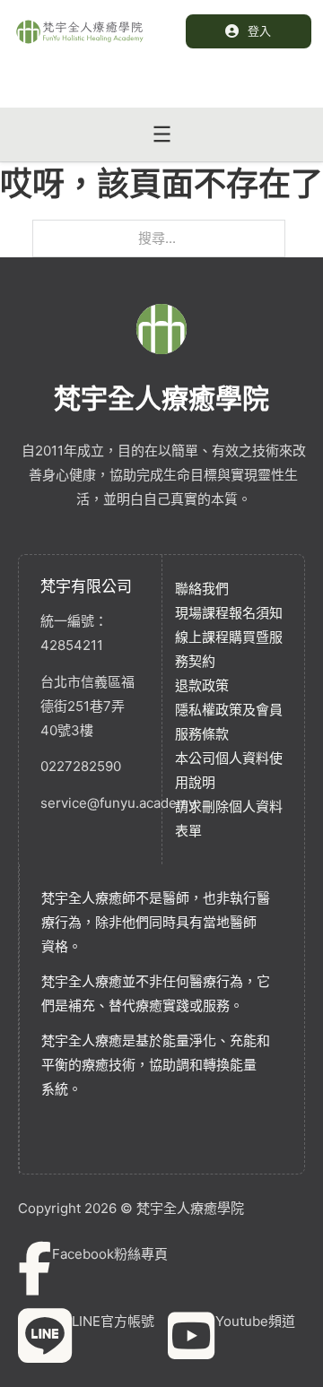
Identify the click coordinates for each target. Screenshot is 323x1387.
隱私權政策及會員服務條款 (229, 721)
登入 (259, 30)
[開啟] (162, 134)
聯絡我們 (202, 588)
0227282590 (80, 766)
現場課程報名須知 (229, 612)
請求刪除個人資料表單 (229, 818)
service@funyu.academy (90, 802)
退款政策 (202, 685)
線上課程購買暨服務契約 (229, 649)
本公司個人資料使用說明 (229, 770)
